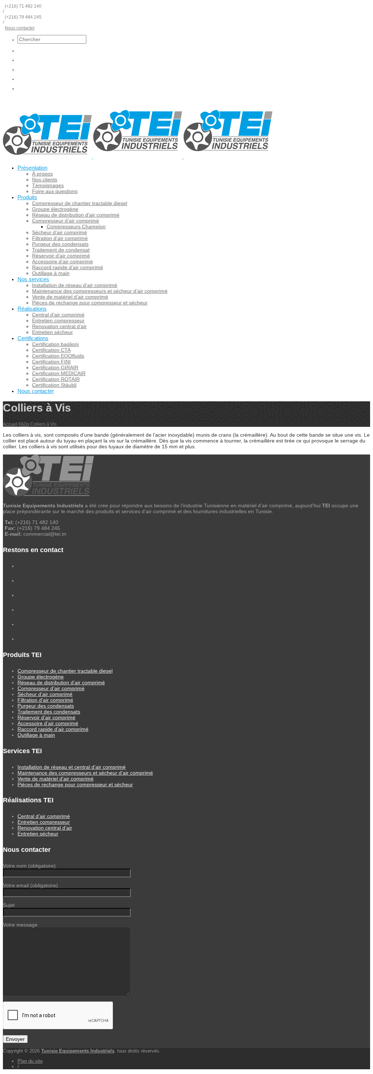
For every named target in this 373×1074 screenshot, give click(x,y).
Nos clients (44, 179)
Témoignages (48, 185)
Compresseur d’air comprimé (65, 221)
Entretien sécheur (52, 332)
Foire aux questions (55, 191)
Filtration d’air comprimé (60, 238)
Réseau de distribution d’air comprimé (75, 215)
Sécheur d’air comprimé (59, 232)
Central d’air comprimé (58, 315)
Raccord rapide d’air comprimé (67, 267)
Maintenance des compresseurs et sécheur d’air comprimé (100, 291)
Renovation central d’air (59, 326)
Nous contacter (20, 28)
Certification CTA (51, 350)
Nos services (33, 279)
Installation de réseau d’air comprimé (74, 285)
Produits (27, 197)
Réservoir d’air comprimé (61, 256)
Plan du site (30, 1061)
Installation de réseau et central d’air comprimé (71, 767)
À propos (42, 174)
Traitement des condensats (48, 712)
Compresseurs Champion (76, 226)
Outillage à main (51, 273)
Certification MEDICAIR (59, 373)
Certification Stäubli (54, 385)
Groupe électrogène (55, 209)
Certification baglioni (55, 344)
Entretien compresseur (58, 320)
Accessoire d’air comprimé (62, 261)
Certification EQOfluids (58, 356)
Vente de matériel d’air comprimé (70, 297)
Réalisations (32, 309)
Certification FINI (51, 362)
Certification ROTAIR (56, 379)
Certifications (32, 338)
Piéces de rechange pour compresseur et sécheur (90, 303)
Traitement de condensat (61, 250)
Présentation (32, 168)
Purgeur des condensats (60, 244)
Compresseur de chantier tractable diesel (79, 203)
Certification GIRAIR (55, 367)
